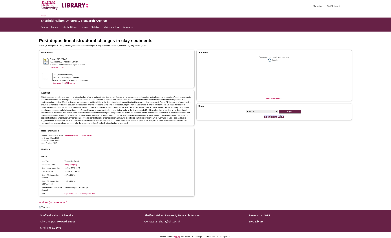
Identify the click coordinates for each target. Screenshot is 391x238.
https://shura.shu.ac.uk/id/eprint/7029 (79, 194)
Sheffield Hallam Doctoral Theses (78, 135)
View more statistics (274, 98)
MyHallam (318, 6)
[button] (40, 207)
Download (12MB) (57, 67)
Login (43, 16)
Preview (71, 83)
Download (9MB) (60, 83)
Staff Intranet (333, 6)
